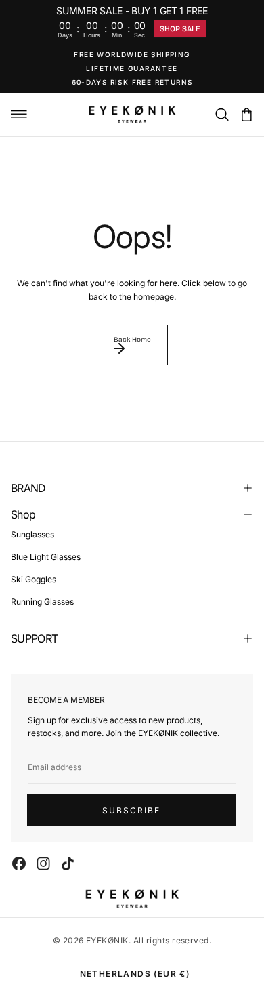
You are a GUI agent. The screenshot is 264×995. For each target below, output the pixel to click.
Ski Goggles (33, 579)
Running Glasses (42, 601)
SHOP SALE (180, 28)
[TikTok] (68, 863)
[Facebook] (19, 863)
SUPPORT (34, 638)
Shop (23, 514)
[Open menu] (19, 114)
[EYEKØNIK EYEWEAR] (132, 898)
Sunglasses (32, 534)
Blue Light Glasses (46, 557)
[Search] (222, 115)
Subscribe (131, 810)
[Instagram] (43, 863)
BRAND (28, 488)
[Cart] (246, 115)
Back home (132, 340)
